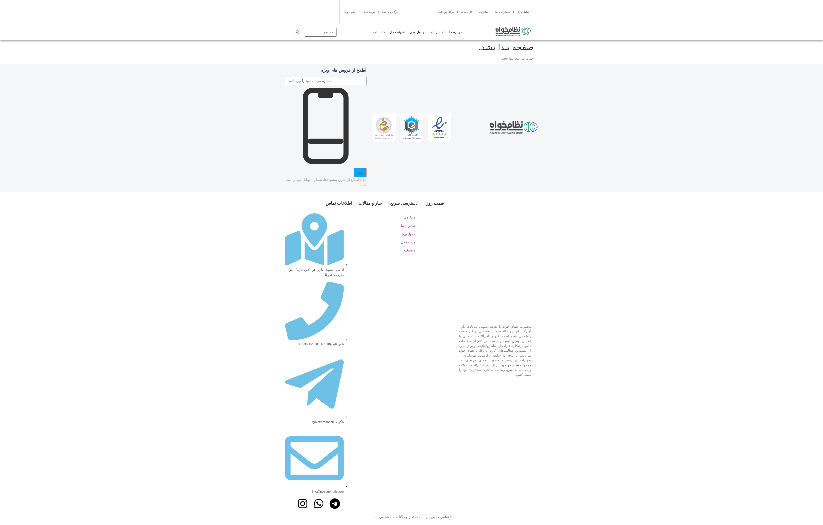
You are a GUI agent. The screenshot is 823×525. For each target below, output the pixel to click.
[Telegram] (334, 503)
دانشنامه (378, 32)
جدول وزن (350, 11)
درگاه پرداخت (446, 11)
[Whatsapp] (318, 503)
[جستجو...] (321, 32)
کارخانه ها (466, 11)
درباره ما (455, 32)
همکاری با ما (502, 11)
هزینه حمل (369, 11)
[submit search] (297, 32)
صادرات (483, 11)
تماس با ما (437, 32)
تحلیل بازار (523, 11)
